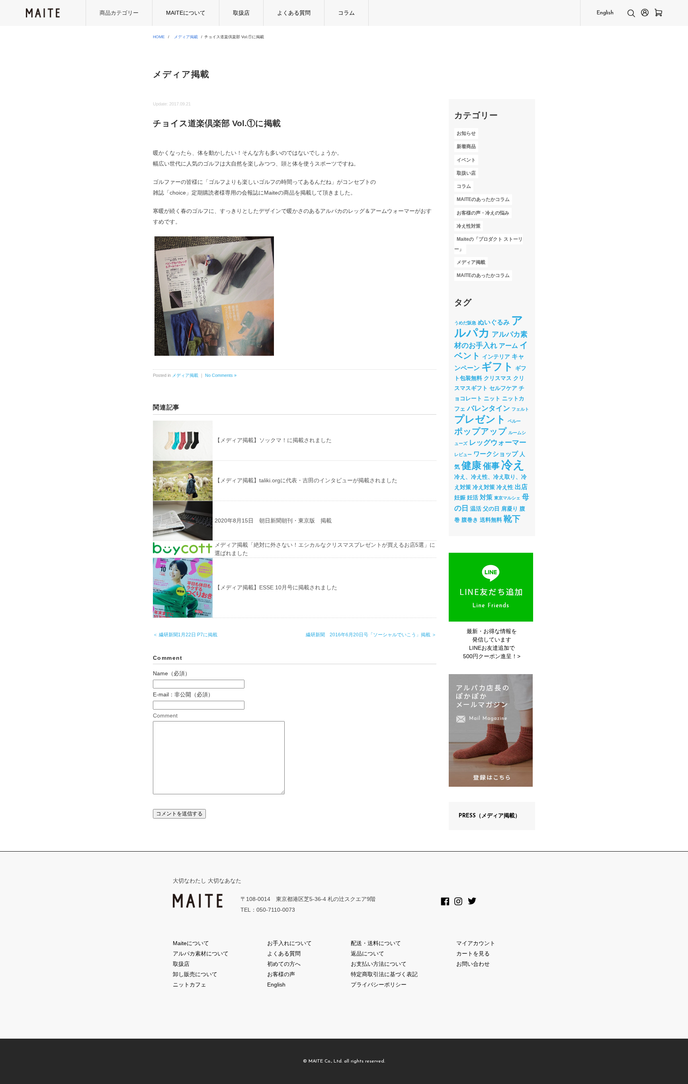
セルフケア (503, 388)
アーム (508, 345)
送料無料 (491, 520)
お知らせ (466, 133)
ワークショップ (495, 453)
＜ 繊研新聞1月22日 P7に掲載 (185, 635)
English (605, 13)
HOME (159, 37)
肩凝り (509, 508)
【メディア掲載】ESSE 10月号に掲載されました (276, 587)
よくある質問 (294, 13)
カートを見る (473, 953)
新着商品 (466, 147)
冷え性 (504, 487)
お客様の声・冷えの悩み (483, 213)
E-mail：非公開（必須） (183, 694)
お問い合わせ (473, 964)
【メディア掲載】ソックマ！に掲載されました (273, 440)
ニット (492, 398)
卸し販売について (195, 974)
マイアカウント (475, 943)
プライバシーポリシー (379, 984)
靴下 (512, 518)
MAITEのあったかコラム (483, 200)
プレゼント (480, 419)
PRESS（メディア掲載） (489, 816)
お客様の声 (281, 974)
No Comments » (220, 375)
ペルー (514, 421)
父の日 (491, 508)
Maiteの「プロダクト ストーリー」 (488, 244)
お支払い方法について (379, 964)
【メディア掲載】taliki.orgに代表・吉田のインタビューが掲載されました (306, 480)
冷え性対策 (469, 226)
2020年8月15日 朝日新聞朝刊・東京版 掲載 (273, 520)
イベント (466, 160)
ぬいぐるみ (494, 322)
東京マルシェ (507, 497)
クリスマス (498, 378)
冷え (513, 464)
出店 (521, 486)
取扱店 (241, 13)
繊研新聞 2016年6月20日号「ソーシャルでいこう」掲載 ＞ (371, 635)
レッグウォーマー (497, 442)
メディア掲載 (186, 37)
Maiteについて (191, 943)
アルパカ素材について (201, 953)
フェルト (520, 409)
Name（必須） (171, 673)
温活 (475, 508)
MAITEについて (185, 13)
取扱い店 (466, 173)
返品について (367, 953)
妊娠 (459, 497)
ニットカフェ (189, 984)
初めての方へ (284, 964)
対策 (486, 497)
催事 (491, 465)
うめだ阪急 (465, 322)
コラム (346, 13)
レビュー (463, 454)
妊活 (472, 497)
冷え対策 (484, 487)
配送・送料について (376, 943)
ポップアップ (480, 431)
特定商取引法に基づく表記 (384, 974)
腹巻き (469, 520)
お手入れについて (289, 943)
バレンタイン (488, 408)
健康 (471, 465)
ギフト (497, 366)
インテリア (496, 356)
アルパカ (488, 326)
